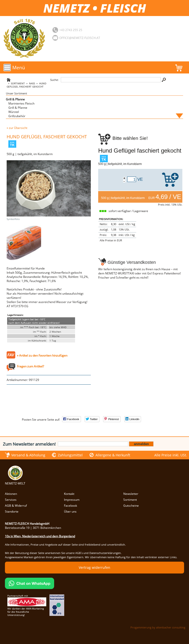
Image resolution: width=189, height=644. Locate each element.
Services (10, 500)
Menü (18, 67)
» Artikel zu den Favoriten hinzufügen (42, 355)
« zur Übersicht (17, 128)
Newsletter (130, 494)
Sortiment (18, 83)
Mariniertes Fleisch (21, 103)
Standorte (11, 511)
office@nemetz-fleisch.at (79, 38)
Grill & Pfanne (15, 99)
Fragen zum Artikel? (30, 366)
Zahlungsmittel (70, 455)
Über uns (70, 511)
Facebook (70, 505)
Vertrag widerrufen (94, 567)
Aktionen (11, 494)
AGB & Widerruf (16, 505)
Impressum (71, 500)
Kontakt (69, 494)
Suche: (54, 80)
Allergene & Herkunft (112, 455)
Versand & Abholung (28, 455)
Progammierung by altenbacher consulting (157, 627)
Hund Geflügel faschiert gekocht (26, 85)
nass (32, 83)
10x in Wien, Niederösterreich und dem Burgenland (40, 536)
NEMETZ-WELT (15, 483)
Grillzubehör (16, 116)
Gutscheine (131, 505)
